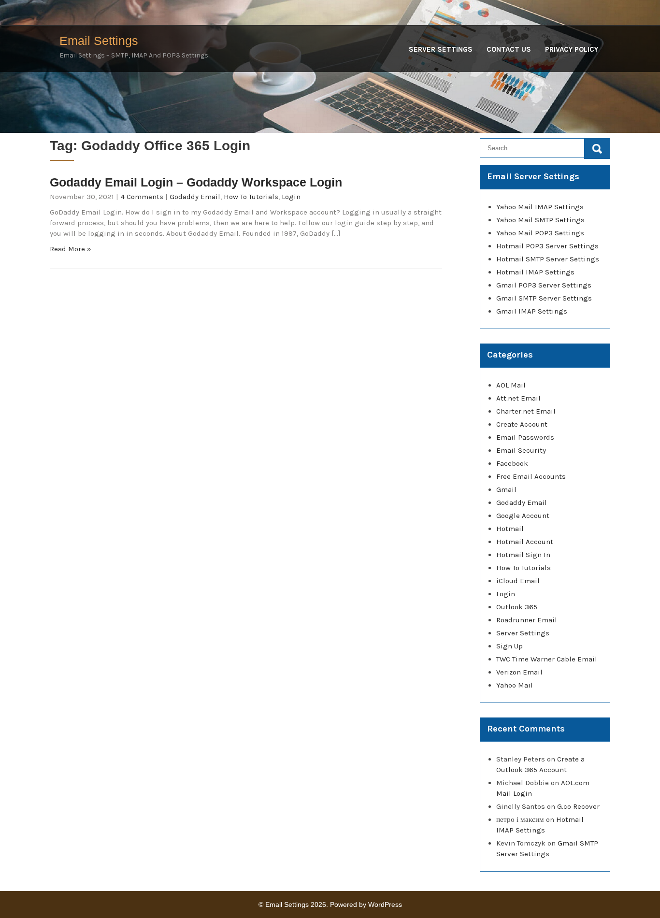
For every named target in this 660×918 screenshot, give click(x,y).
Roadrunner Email (526, 620)
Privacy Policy (571, 49)
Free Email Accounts (531, 476)
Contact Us (509, 49)
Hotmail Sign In (523, 554)
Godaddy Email (195, 196)
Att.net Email (518, 398)
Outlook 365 (516, 606)
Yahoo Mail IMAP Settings (540, 206)
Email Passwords (525, 437)
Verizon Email (519, 672)
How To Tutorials (251, 196)
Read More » (70, 248)
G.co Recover (578, 806)
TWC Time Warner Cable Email (546, 659)
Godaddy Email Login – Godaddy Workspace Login (196, 182)
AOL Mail (511, 385)
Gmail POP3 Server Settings (543, 285)
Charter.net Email (526, 411)
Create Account (521, 424)
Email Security (521, 450)
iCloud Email (518, 580)
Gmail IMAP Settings (531, 311)
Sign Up (509, 646)
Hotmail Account (524, 541)
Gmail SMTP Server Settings (544, 298)
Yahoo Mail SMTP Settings (540, 219)
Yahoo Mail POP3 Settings (540, 233)
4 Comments (141, 196)
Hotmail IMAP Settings (535, 272)
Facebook (512, 463)
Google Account (522, 515)
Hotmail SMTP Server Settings (547, 259)
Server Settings (441, 49)
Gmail (506, 489)
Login (291, 196)
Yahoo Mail (514, 685)
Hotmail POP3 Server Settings (547, 246)
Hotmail (510, 528)
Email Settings (98, 40)
